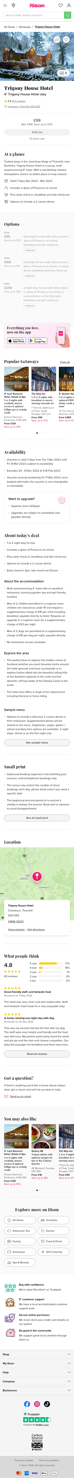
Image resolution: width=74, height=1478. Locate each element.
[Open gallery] (37, 56)
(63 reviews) (18, 101)
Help (6, 1372)
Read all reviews (37, 1054)
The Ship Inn (38, 393)
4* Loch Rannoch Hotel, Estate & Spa (15, 395)
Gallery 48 (37, 1151)
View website (16, 929)
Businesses (10, 1390)
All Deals (9, 27)
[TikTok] (47, 1406)
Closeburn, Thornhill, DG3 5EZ (24, 106)
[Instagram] (37, 1406)
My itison (8, 1363)
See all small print (37, 818)
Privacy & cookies (24, 1460)
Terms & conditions (49, 1460)
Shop (6, 1354)
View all (65, 362)
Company (9, 1381)
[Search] (67, 15)
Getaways (25, 27)
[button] (37, 433)
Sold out (37, 132)
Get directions (36, 929)
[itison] (37, 5)
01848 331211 (15, 921)
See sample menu (37, 743)
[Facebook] (27, 1406)
